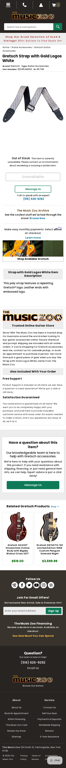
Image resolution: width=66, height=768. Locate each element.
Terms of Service (36, 757)
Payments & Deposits (49, 719)
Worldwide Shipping (49, 724)
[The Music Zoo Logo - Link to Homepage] (33, 15)
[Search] (57, 26)
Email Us (33, 668)
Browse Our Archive (33, 685)
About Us (16, 707)
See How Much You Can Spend (33, 636)
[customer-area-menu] (41, 5)
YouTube (36, 585)
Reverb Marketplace (14, 585)
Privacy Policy (24, 757)
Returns (49, 730)
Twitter (29, 585)
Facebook (22, 585)
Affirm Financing (16, 719)
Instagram (43, 585)
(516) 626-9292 (33, 199)
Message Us (33, 189)
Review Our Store (16, 730)
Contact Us (49, 707)
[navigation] (8, 5)
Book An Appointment (17, 713)
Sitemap (16, 736)
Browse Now (37, 218)
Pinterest (51, 585)
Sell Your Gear (49, 713)
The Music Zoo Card (16, 724)
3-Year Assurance (49, 736)
